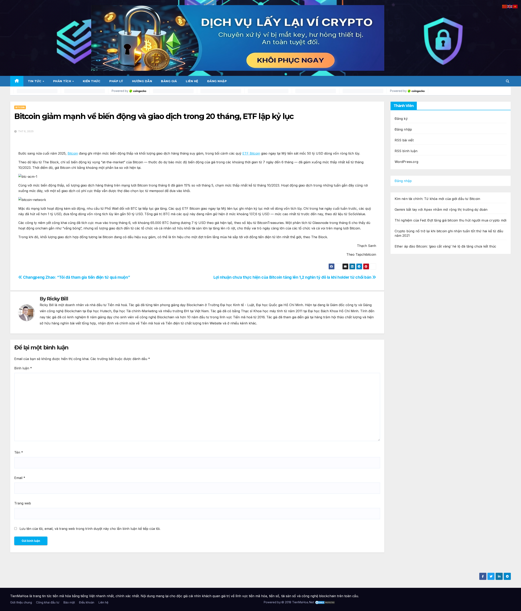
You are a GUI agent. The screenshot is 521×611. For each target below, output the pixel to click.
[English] (510, 6)
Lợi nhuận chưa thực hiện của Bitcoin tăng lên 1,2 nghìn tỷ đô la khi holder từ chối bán (292, 277)
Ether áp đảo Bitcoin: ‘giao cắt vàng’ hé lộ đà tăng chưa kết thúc (445, 246)
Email (19, 478)
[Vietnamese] (515, 6)
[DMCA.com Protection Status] (325, 602)
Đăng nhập (217, 81)
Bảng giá (169, 81)
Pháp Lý (116, 81)
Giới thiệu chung (21, 602)
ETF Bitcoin (251, 153)
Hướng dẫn (142, 81)
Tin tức (35, 81)
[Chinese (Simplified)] (504, 6)
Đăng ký (401, 119)
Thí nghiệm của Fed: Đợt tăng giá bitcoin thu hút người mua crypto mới (451, 220)
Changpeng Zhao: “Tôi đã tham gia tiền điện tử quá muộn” (76, 277)
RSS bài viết (404, 140)
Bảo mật (69, 602)
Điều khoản (86, 602)
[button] (507, 81)
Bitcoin (20, 107)
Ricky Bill (57, 299)
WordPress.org (406, 162)
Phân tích (62, 81)
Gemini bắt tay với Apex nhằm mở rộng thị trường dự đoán (441, 209)
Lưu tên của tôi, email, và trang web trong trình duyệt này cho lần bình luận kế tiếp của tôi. (90, 529)
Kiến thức (92, 81)
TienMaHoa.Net (303, 602)
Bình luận (23, 368)
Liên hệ (192, 81)
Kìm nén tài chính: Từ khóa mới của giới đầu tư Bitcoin (437, 199)
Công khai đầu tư (47, 602)
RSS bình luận (406, 151)
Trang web (22, 503)
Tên (18, 452)
